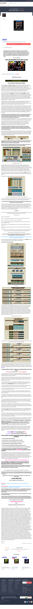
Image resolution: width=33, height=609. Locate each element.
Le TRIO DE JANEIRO (15, 567)
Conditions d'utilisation (10, 583)
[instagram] (27, 590)
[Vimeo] (8, 575)
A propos (10, 585)
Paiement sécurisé (10, 587)
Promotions (10, 588)
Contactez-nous (4, 0)
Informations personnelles (17, 582)
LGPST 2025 (2, 602)
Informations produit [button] (8, 47)
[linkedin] (29, 590)
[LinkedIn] (12, 575)
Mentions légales (11, 581)
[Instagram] (10, 575)
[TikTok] (14, 575)
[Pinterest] (6, 575)
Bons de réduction (16, 588)
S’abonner (29, 582)
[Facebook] (1, 575)
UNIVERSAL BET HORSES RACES (6, 567)
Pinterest (17, 74)
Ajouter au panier (19, 44)
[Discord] (16, 575)
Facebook (8, 74)
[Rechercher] (31, 3)
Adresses (16, 586)
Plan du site (10, 589)
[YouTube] (4, 575)
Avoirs (16, 585)
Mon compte (10, 590)
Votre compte (17, 580)
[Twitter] (2, 575)
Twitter (13, 74)
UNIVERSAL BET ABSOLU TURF (26, 567)
